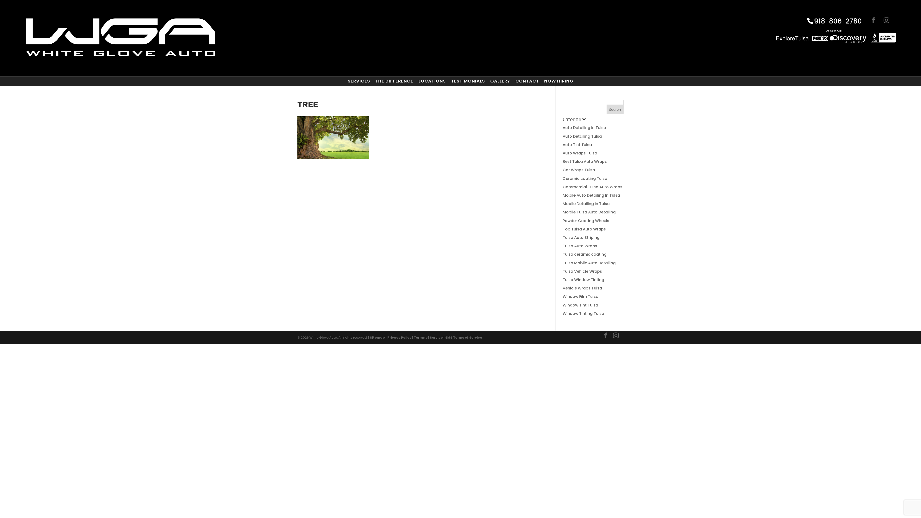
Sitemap (377, 337)
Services (359, 81)
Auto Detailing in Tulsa (584, 127)
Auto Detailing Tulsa (582, 136)
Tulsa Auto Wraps (580, 246)
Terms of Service (428, 337)
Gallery (500, 81)
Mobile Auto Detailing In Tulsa (591, 195)
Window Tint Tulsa (580, 305)
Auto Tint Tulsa (577, 144)
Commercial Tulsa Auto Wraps (592, 187)
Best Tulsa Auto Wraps (585, 161)
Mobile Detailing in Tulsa (586, 203)
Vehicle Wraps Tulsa (582, 288)
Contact (527, 81)
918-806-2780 (838, 21)
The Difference (394, 81)
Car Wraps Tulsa (579, 170)
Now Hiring (558, 81)
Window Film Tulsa (580, 296)
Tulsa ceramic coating (585, 254)
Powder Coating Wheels (586, 221)
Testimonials (468, 81)
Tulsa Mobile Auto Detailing (589, 263)
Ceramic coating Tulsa (585, 178)
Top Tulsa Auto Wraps (584, 229)
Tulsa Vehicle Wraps (582, 271)
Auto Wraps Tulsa (580, 153)
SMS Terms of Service (463, 337)
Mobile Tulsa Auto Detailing (589, 212)
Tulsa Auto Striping (581, 237)
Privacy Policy (399, 337)
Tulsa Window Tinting (583, 280)
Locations (432, 81)
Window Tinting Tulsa (583, 313)
